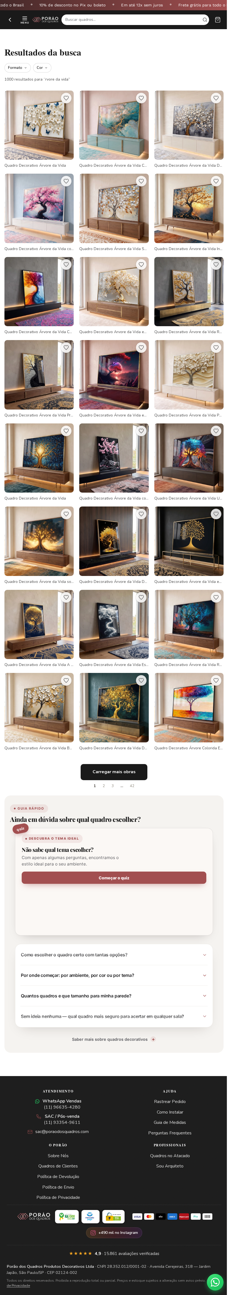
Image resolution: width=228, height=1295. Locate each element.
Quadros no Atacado (167, 1145)
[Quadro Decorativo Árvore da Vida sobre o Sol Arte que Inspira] (38, 538)
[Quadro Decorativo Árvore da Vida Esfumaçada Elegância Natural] (112, 620)
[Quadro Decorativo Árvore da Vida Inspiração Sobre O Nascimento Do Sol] (185, 210)
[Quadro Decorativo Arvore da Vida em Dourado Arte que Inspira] (112, 292)
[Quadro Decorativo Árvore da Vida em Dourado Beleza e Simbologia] (185, 538)
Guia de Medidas (167, 1111)
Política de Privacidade (57, 1186)
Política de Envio (57, 1176)
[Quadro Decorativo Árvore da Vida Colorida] (112, 129)
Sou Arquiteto (166, 1155)
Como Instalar (166, 1101)
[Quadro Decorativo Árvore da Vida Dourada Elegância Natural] (112, 538)
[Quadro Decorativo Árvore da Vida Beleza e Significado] (38, 701)
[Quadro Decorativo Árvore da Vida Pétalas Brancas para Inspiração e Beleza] (185, 374)
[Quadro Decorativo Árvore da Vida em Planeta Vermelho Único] (112, 374)
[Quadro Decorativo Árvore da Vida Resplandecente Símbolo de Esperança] (185, 292)
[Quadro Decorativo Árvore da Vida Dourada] (112, 701)
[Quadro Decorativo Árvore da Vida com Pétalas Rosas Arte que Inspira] (38, 210)
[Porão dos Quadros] (45, 19)
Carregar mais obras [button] (111, 761)
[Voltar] (10, 19)
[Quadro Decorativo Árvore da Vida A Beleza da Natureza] (38, 620)
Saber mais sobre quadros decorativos (108, 1028)
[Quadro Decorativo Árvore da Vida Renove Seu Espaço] (185, 620)
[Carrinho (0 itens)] (218, 20)
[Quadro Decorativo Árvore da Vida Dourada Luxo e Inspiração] (185, 129)
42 (130, 774)
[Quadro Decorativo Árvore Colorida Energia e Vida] (185, 701)
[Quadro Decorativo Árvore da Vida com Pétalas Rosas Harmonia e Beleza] (112, 456)
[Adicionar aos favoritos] (65, 98)
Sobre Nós (57, 1145)
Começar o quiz (112, 866)
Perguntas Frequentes (167, 1122)
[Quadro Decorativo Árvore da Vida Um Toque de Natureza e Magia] (185, 456)
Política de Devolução (57, 1165)
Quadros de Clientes (57, 1155)
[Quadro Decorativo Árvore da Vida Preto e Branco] (38, 374)
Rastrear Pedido (167, 1090)
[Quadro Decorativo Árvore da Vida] (38, 129)
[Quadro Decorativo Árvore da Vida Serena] (112, 210)
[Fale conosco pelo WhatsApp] (211, 1282)
